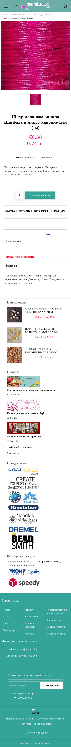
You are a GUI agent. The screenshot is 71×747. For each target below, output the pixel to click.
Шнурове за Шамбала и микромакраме (17, 18)
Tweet (48, 234)
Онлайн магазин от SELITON (35, 744)
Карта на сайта (55, 620)
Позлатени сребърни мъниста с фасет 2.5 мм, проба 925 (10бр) (42, 331)
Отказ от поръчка (56, 633)
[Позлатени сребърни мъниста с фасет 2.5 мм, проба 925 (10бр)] (14, 335)
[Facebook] (6, 662)
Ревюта (11, 265)
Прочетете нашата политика (35, 724)
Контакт (28, 610)
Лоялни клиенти (56, 627)
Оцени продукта (13, 241)
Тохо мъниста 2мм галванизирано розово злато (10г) (41, 351)
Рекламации (31, 616)
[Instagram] (14, 662)
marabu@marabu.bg (26, 649)
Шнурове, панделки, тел (43, 15)
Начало (5, 15)
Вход (5, 623)
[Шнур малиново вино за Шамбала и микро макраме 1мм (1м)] (35, 89)
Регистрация (10, 630)
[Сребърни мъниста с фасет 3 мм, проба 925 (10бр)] (14, 314)
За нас (6, 616)
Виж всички (13, 453)
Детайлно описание (20, 256)
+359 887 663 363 (27, 656)
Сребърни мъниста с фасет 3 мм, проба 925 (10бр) (44, 310)
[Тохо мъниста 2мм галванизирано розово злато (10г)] (14, 355)
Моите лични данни (37, 732)
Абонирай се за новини (21, 447)
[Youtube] (21, 662)
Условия (29, 633)
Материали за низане (21, 15)
